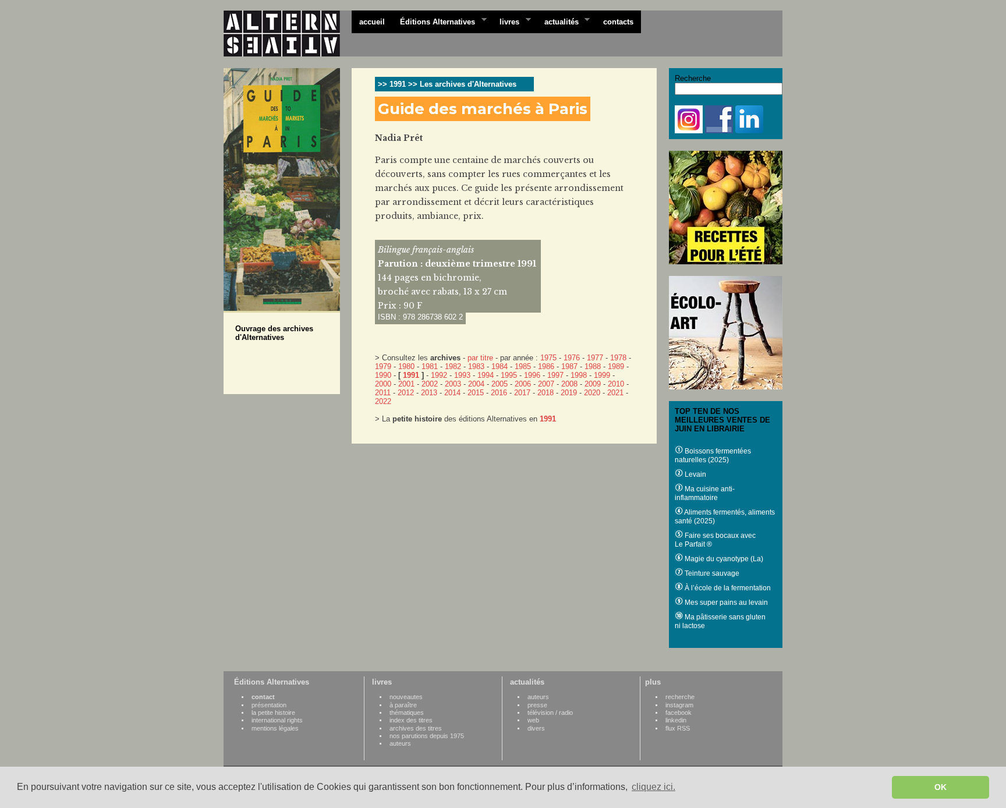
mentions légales (275, 728)
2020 (592, 392)
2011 (383, 392)
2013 (429, 392)
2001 (406, 384)
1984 (499, 366)
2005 (499, 384)
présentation (269, 704)
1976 (572, 357)
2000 (383, 384)
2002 (429, 384)
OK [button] (940, 787)
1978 (618, 357)
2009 (593, 384)
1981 (429, 366)
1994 (485, 375)
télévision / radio (550, 712)
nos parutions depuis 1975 (426, 735)
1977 (595, 357)
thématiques (406, 712)
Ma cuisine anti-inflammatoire (705, 493)
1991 (411, 375)
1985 (523, 366)
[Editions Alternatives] (288, 33)
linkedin (675, 720)
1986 (546, 366)
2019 (569, 392)
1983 (476, 366)
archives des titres (415, 728)
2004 (476, 384)
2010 (616, 384)
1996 (532, 375)
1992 (439, 375)
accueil (372, 21)
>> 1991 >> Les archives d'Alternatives (447, 84)
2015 (475, 392)
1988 (593, 366)
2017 (522, 392)
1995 (509, 375)
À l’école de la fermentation (727, 588)
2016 (499, 392)
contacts (618, 21)
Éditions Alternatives (433, 21)
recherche (680, 696)
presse (537, 704)
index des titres (411, 720)
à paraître (403, 704)
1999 (602, 375)
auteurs (400, 743)
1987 (569, 366)
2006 (523, 384)
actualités (558, 21)
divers (536, 728)
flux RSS (677, 728)
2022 (383, 401)
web (533, 720)
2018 (545, 392)
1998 (579, 375)
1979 (383, 366)
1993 (462, 375)
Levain (694, 474)
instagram (679, 704)
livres (505, 21)
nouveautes (406, 696)
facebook (678, 712)
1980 (406, 366)
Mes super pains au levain (725, 602)
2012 (406, 392)
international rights (277, 720)
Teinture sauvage (711, 573)
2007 (546, 384)
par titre (480, 357)
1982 (453, 366)
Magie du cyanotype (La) (723, 559)
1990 (383, 375)
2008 (569, 384)
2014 (452, 392)
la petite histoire (273, 712)
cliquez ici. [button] (653, 787)
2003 (453, 384)
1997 (555, 375)
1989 (616, 366)
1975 (548, 357)
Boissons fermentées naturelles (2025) (713, 455)
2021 (615, 392)
